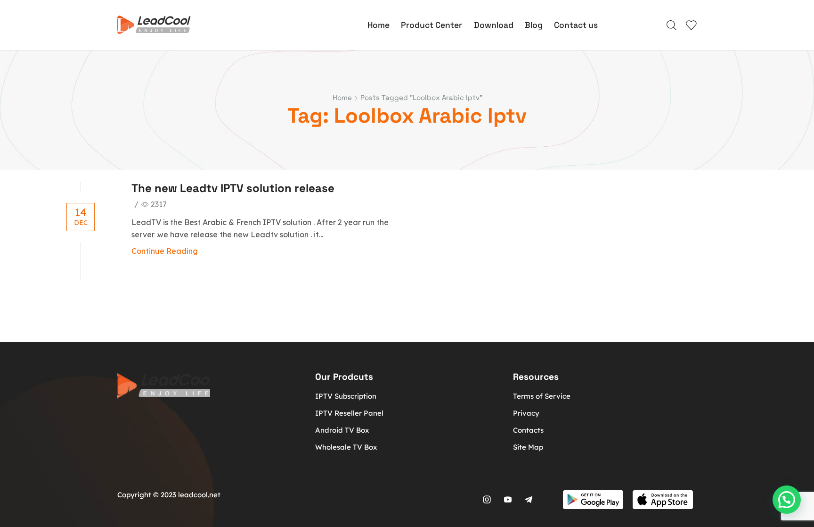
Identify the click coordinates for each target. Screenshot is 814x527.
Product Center (431, 25)
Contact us (576, 25)
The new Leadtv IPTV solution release (232, 188)
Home (378, 25)
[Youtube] (508, 499)
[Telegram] (528, 499)
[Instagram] (487, 499)
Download (493, 25)
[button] (787, 499)
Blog (534, 25)
